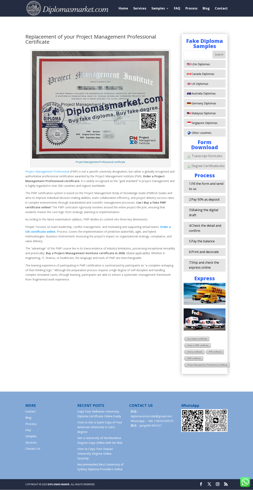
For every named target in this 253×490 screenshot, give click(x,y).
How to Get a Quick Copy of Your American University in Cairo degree (99, 427)
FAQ (177, 8)
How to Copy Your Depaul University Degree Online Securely (95, 453)
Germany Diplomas (204, 103)
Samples (158, 8)
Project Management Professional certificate (207, 365)
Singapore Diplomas (204, 123)
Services (139, 8)
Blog (206, 8)
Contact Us (32, 448)
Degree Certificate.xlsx (208, 166)
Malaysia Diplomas (204, 113)
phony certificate (194, 352)
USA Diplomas (201, 64)
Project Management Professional (47, 171)
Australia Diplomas (204, 93)
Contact (221, 8)
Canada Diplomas (203, 74)
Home (123, 8)
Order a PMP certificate (198, 345)
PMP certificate (194, 358)
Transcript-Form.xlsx (207, 156)
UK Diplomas (200, 84)
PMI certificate (215, 352)
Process (191, 8)
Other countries (201, 133)
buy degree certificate (197, 339)
